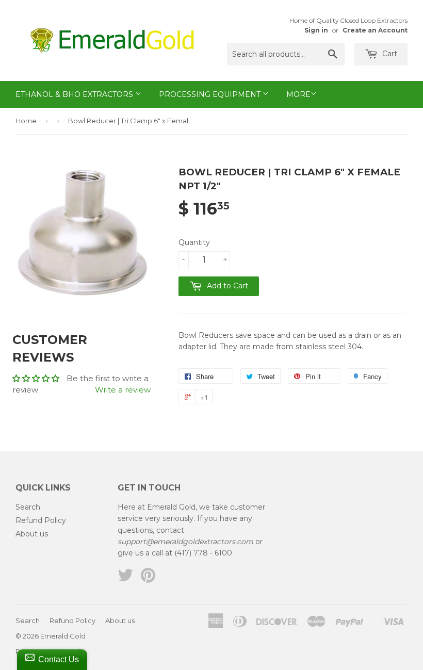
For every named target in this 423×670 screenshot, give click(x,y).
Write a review (123, 390)
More (298, 94)
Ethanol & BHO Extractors (75, 94)
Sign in (316, 30)
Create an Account (375, 30)
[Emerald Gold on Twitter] (125, 578)
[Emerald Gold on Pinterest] (148, 578)
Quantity (194, 242)
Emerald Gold (63, 636)
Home (26, 121)
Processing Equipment (211, 94)
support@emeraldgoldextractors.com (185, 541)
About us (31, 533)
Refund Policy (40, 520)
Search (27, 507)
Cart (388, 53)
